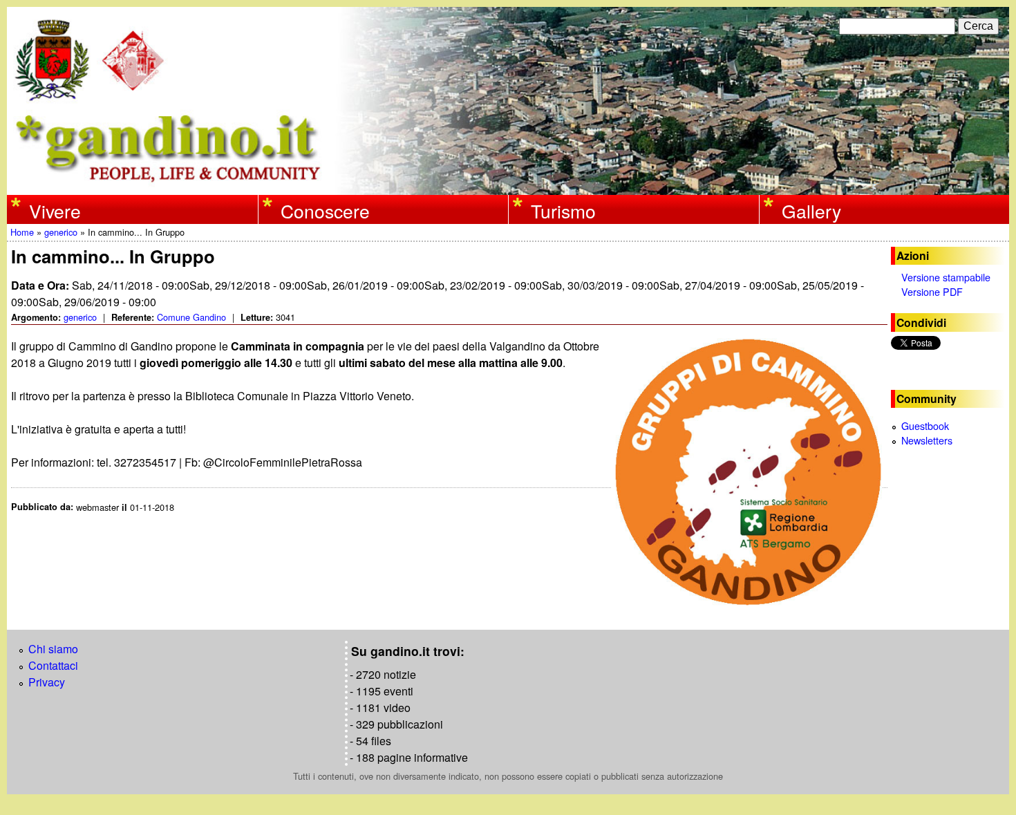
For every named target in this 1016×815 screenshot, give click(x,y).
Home (22, 231)
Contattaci (53, 665)
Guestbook (925, 425)
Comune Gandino (191, 317)
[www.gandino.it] (508, 186)
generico (60, 231)
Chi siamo (53, 649)
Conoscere (325, 211)
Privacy (46, 682)
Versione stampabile (945, 277)
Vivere (55, 211)
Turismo (563, 211)
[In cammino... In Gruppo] (749, 472)
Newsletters (926, 440)
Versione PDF (932, 291)
